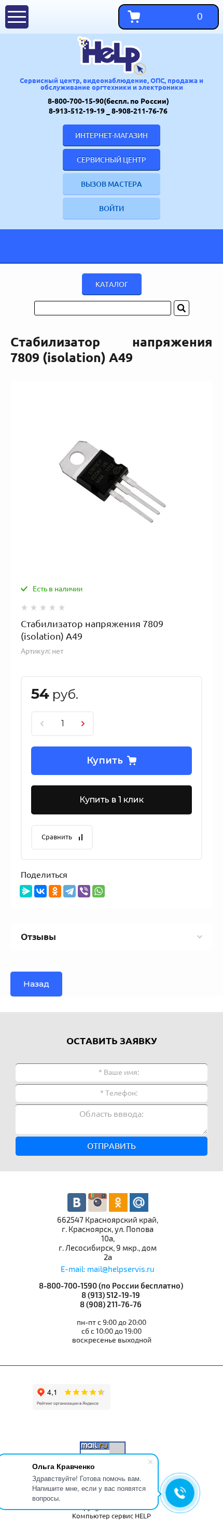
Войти (111, 208)
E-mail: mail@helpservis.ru (108, 1269)
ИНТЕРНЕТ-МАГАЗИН (111, 135)
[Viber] (84, 891)
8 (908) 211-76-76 (111, 1305)
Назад (36, 984)
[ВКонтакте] (40, 891)
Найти (181, 308)
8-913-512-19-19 (77, 111)
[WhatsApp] (98, 891)
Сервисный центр (111, 160)
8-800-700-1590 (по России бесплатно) (112, 1286)
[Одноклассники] (55, 891)
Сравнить (56, 836)
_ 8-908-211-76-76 (137, 111)
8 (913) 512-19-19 (111, 1295)
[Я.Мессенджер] (26, 891)
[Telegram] (69, 891)
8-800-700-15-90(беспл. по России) (109, 101)
